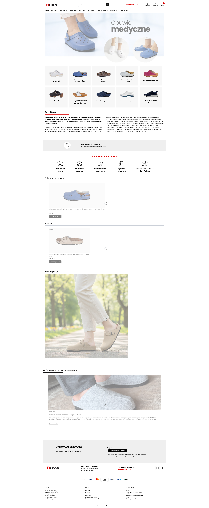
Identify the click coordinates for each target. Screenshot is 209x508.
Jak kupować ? (130, 494)
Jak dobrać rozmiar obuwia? (134, 492)
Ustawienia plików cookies (92, 499)
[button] (107, 4)
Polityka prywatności (91, 497)
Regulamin (88, 495)
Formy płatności (49, 494)
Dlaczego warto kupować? (133, 499)
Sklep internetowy (104, 506)
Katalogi (87, 492)
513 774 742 (131, 5)
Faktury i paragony (50, 495)
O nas (128, 491)
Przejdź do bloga (70, 370)
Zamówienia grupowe (51, 499)
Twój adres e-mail (112, 448)
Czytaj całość (53, 424)
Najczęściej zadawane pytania (134, 495)
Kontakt (87, 491)
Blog (127, 497)
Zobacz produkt (55, 216)
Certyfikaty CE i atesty (51, 497)
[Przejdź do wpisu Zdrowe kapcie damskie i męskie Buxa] (104, 392)
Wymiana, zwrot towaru (51, 492)
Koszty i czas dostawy (51, 491)
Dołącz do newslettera (117, 451)
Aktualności (88, 494)
